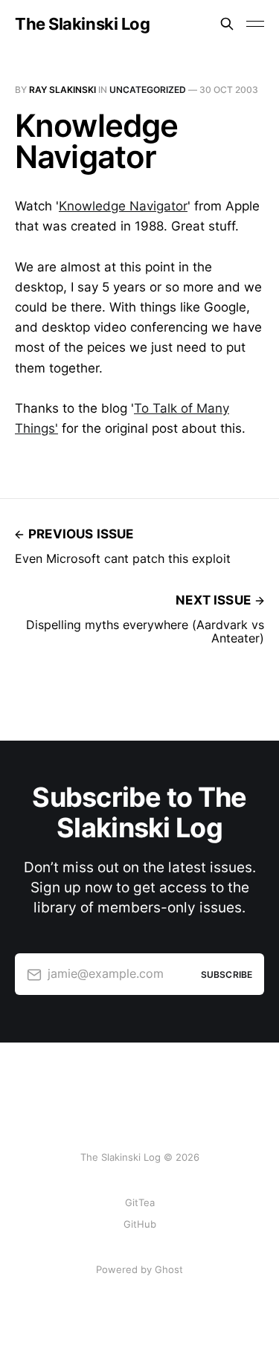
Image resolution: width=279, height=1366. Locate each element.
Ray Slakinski (62, 89)
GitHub (140, 1224)
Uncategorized (147, 89)
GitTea (140, 1202)
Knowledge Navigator (123, 206)
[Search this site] (227, 24)
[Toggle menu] (255, 24)
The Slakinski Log (82, 24)
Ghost (169, 1269)
